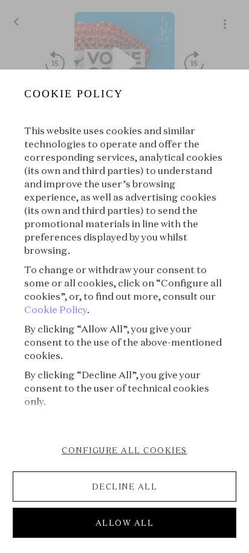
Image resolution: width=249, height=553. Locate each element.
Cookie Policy (55, 309)
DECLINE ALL (125, 486)
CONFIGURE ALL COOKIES (124, 450)
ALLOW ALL (124, 523)
